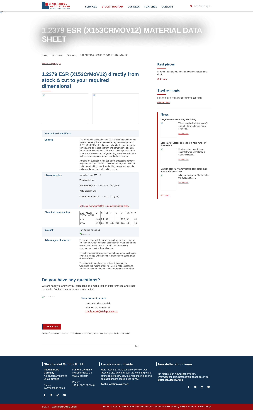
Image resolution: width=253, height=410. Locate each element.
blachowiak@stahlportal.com (102, 311)
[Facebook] (44, 395)
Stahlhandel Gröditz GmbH (64, 407)
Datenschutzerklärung (170, 380)
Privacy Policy (178, 407)
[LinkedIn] (51, 395)
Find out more (163, 102)
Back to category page (51, 64)
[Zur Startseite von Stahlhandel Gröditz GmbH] (56, 5)
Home (106, 407)
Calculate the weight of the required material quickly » (104, 206)
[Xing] (57, 395)
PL (210, 6)
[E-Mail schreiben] (64, 395)
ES (205, 6)
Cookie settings (203, 407)
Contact (167, 6)
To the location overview (114, 384)
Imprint (191, 407)
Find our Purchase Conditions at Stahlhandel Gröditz (145, 407)
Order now (162, 79)
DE (195, 6)
